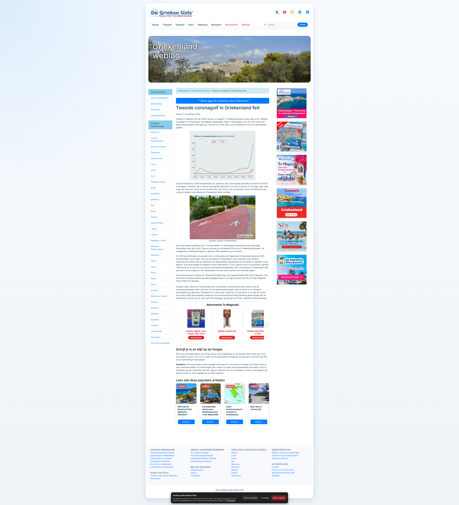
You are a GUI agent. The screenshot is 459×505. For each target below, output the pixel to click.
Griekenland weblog (200, 90)
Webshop (203, 24)
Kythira (154, 217)
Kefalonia (155, 199)
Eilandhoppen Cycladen (161, 458)
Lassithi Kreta (157, 223)
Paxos (153, 272)
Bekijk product (196, 338)
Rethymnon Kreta (158, 296)
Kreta (153, 211)
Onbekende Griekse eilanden (204, 458)
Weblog (246, 24)
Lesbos (154, 234)
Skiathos (155, 313)
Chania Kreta (156, 158)
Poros (153, 284)
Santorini (155, 308)
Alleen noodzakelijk (250, 498)
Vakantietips (156, 104)
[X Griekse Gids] (277, 12)
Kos (152, 205)
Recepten (216, 24)
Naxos (154, 261)
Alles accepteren (279, 498)
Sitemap (275, 475)
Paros (153, 267)
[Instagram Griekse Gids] (292, 12)
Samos (234, 473)
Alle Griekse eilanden (160, 343)
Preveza (154, 290)
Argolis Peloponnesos (157, 139)
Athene (234, 452)
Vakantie (179, 24)
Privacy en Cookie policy (283, 470)
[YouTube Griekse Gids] (284, 12)
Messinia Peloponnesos (157, 247)
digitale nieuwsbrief (195, 357)
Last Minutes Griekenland (161, 467)
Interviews (155, 109)
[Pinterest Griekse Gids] (307, 12)
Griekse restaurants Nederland (285, 452)
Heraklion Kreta (158, 182)
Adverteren (155, 478)
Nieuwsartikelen (158, 115)
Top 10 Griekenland (159, 98)
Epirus (193, 473)
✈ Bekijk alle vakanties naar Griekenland (222, 100)
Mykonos (155, 255)
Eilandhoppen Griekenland (162, 455)
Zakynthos (155, 337)
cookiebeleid (230, 501)
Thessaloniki (156, 331)
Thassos (154, 325)
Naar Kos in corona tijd (255, 407)
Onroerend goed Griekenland (285, 455)
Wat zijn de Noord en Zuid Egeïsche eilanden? (184, 410)
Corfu (153, 170)
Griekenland (183, 90)
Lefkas (154, 229)
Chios (153, 164)
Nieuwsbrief (231, 24)
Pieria (153, 278)
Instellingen (265, 498)
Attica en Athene (158, 146)
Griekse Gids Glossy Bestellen (163, 475)
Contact (275, 467)
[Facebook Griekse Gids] (300, 12)
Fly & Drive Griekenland (160, 464)
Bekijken (186, 422)
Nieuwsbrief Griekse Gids (283, 473)
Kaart (191, 24)
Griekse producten (280, 458)
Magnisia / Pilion (158, 240)
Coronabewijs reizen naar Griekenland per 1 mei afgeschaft (210, 410)
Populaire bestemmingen (202, 455)
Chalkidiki (155, 152)
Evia (153, 176)
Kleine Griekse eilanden (201, 461)
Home (155, 24)
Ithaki (153, 188)
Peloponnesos (197, 470)
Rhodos (154, 302)
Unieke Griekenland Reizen (162, 452)
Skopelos (155, 319)
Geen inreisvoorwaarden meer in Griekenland (234, 410)
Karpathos (155, 193)
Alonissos (155, 132)
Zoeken (303, 25)
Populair (167, 24)
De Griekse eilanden (200, 452)
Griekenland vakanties (160, 461)
